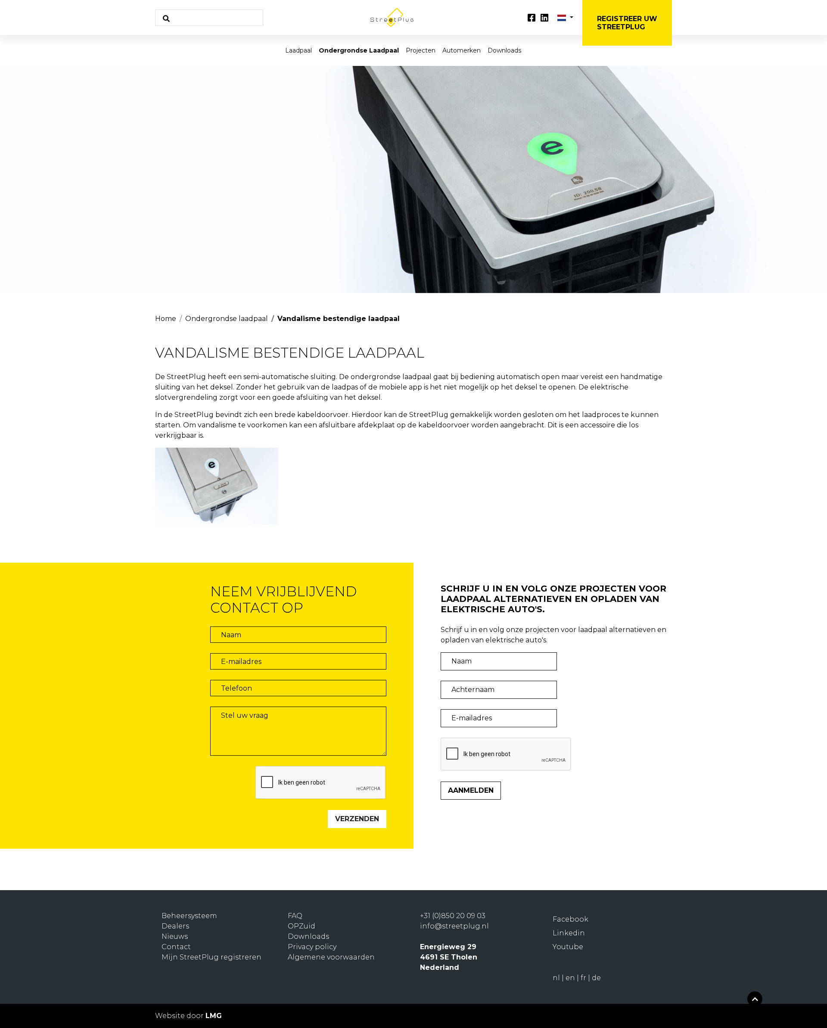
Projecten (420, 50)
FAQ (295, 916)
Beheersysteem (189, 916)
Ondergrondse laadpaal (359, 50)
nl (557, 978)
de (596, 978)
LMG (213, 1016)
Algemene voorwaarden (331, 957)
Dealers (175, 926)
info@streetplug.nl (454, 926)
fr (584, 978)
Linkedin (569, 933)
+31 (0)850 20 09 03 (452, 916)
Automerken (461, 50)
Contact (176, 947)
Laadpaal (298, 50)
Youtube (568, 947)
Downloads (504, 50)
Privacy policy (312, 947)
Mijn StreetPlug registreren (211, 957)
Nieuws (175, 936)
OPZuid (301, 926)
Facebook (570, 919)
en (571, 978)
